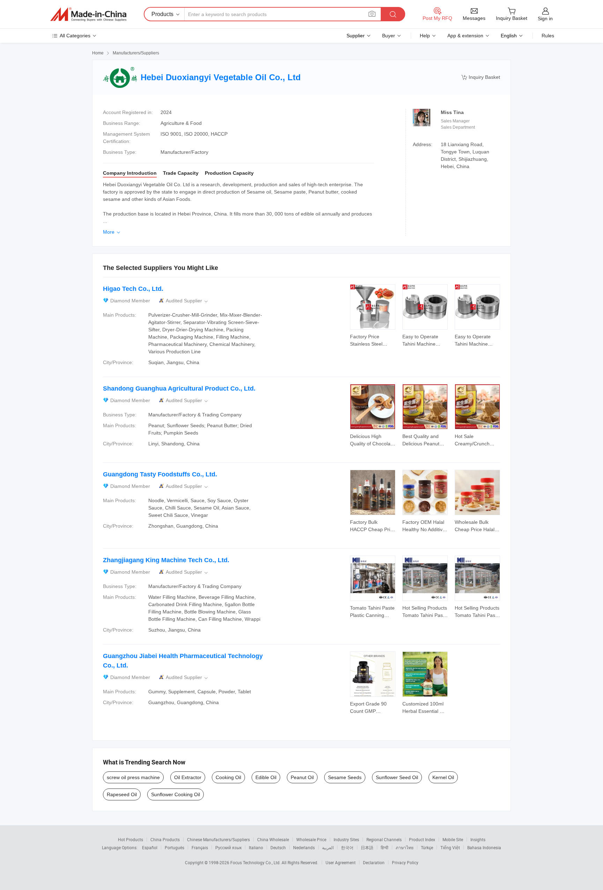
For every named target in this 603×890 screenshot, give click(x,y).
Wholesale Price (311, 839)
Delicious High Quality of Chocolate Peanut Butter (372, 443)
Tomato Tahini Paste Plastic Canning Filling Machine (372, 615)
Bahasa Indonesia (484, 847)
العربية (328, 847)
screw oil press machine (133, 777)
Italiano (256, 847)
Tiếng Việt (450, 847)
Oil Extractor (187, 777)
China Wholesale (273, 839)
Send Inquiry (373, 339)
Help (425, 35)
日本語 (367, 847)
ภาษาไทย (405, 847)
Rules (548, 35)
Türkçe (427, 847)
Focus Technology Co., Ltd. (256, 862)
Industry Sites (346, 839)
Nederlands (304, 847)
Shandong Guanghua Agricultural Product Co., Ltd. (179, 388)
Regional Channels (384, 839)
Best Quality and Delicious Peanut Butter (420, 443)
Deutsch (278, 847)
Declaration (374, 862)
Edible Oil (265, 777)
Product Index (422, 839)
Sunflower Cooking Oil (175, 794)
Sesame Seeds (345, 777)
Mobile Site (452, 839)
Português (174, 847)
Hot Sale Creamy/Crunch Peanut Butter (472, 443)
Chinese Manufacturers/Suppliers (218, 839)
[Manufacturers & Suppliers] (88, 14)
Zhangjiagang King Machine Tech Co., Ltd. (166, 560)
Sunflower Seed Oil (397, 777)
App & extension (465, 35)
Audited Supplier (187, 301)
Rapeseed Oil (122, 794)
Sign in (545, 18)
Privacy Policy (405, 862)
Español (149, 847)
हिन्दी (384, 847)
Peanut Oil (302, 777)
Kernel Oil (443, 777)
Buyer (388, 35)
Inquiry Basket (480, 77)
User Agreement (341, 862)
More (112, 232)
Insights (477, 839)
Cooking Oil (228, 777)
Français (200, 847)
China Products (165, 839)
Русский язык (228, 847)
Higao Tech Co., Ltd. (133, 288)
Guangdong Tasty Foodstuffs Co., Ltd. (160, 474)
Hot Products (130, 839)
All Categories (75, 35)
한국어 (347, 847)
